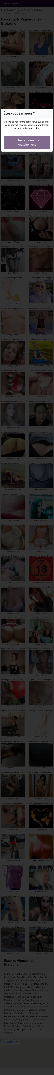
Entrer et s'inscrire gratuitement (27, 142)
